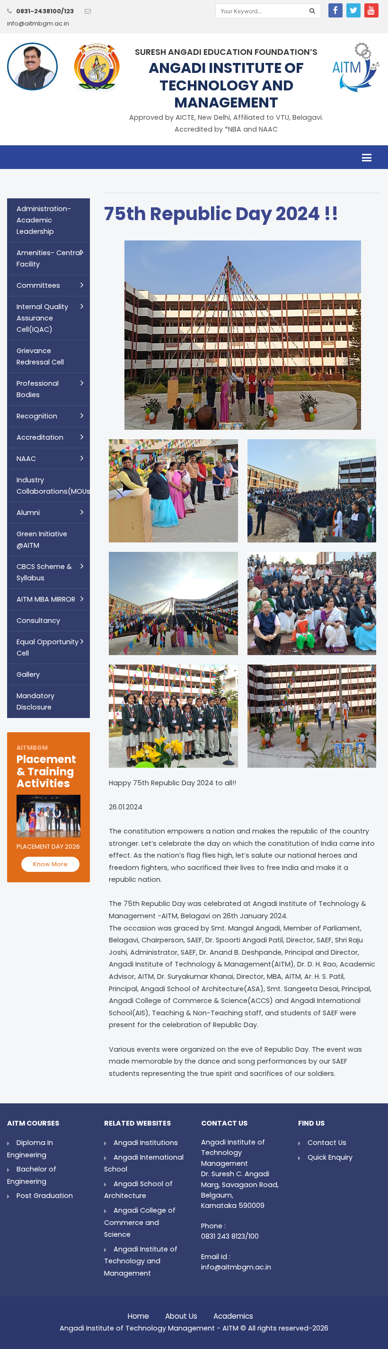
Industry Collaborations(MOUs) (53, 485)
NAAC (26, 458)
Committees (38, 285)
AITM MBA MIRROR (46, 599)
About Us (181, 1313)
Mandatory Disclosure (35, 701)
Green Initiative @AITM (42, 539)
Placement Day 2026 (48, 847)
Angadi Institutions (146, 1142)
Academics (233, 1313)
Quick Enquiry (330, 1157)
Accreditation (40, 437)
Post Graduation (45, 1195)
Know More (50, 864)
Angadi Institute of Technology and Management (140, 1261)
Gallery (28, 674)
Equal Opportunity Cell (48, 647)
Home (138, 1313)
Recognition (37, 416)
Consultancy (38, 620)
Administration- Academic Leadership (44, 220)
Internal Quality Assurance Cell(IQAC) (42, 318)
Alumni (28, 512)
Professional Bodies (38, 389)
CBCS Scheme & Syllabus (44, 572)
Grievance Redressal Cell (40, 356)
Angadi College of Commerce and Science (140, 1222)
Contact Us (327, 1142)
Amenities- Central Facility (49, 258)
